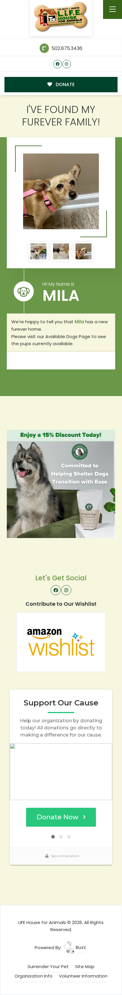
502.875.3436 (66, 48)
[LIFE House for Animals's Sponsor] (61, 483)
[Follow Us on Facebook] (57, 64)
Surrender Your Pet (48, 966)
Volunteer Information (83, 976)
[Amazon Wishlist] (61, 642)
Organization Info (33, 976)
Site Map (84, 966)
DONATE (64, 84)
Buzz (80, 947)
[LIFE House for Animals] (61, 17)
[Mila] (61, 191)
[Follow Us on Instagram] (66, 64)
